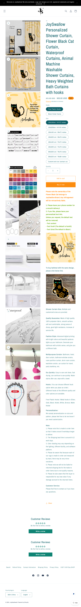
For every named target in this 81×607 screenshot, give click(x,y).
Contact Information (29, 567)
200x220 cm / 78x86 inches (57, 157)
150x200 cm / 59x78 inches (57, 137)
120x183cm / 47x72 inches (57, 122)
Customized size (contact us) (58, 162)
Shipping (48, 101)
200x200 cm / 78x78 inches (57, 152)
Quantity (48, 166)
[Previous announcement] (4, 3)
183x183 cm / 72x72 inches (57, 142)
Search (8, 567)
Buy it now (61, 185)
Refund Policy (17, 567)
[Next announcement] (77, 3)
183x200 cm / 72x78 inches (57, 147)
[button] (4, 11)
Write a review (40, 531)
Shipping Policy (43, 567)
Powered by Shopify (23, 602)
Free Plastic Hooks (54, 109)
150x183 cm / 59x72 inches (57, 132)
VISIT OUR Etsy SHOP (68, 567)
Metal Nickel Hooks (54, 114)
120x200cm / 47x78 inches (57, 127)
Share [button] (50, 503)
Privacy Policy (54, 567)
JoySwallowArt (13, 602)
